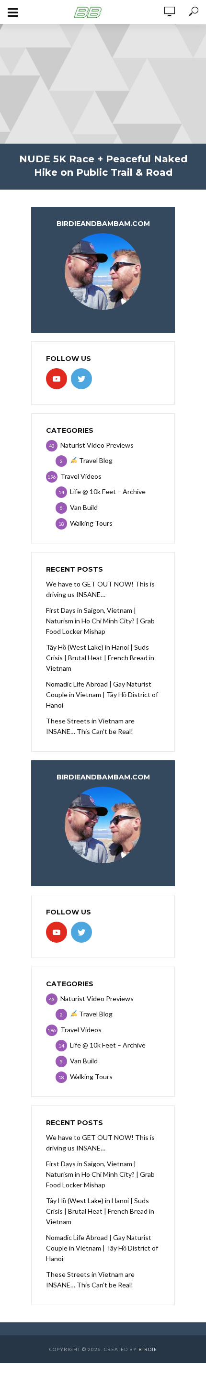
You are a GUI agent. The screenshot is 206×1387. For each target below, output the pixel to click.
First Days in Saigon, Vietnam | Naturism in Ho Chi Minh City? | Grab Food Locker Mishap (100, 620)
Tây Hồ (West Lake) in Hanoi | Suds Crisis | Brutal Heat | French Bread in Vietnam (100, 657)
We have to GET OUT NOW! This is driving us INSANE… (100, 589)
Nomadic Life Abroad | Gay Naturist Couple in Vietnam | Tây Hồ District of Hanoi (102, 694)
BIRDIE (147, 1349)
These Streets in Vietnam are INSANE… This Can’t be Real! (90, 726)
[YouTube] (56, 378)
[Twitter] (81, 378)
